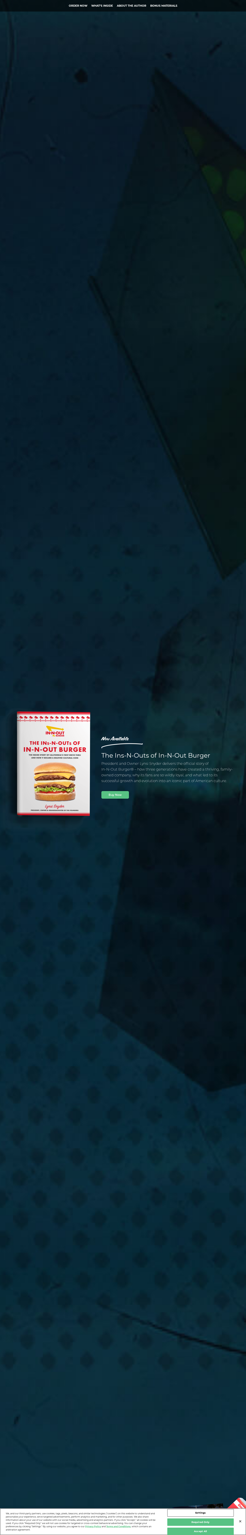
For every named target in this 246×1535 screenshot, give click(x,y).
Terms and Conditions (118, 1526)
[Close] (240, 1521)
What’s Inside (102, 5)
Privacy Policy (93, 1526)
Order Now (78, 5)
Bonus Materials (163, 5)
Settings (200, 1512)
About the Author (131, 5)
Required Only (200, 1522)
